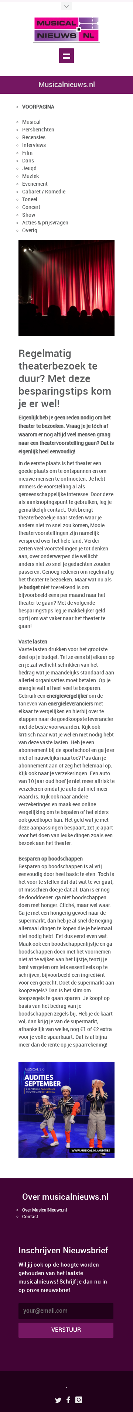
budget (32, 587)
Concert (31, 207)
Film (27, 153)
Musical (31, 122)
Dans (28, 161)
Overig (29, 230)
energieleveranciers (70, 704)
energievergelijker (67, 696)
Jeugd (29, 168)
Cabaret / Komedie (43, 192)
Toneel (29, 199)
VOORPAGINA (38, 107)
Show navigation (66, 55)
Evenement (35, 184)
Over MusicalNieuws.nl (44, 1210)
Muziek (30, 176)
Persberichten (38, 130)
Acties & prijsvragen (45, 223)
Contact (30, 1217)
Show (28, 215)
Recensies (33, 137)
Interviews (34, 145)
